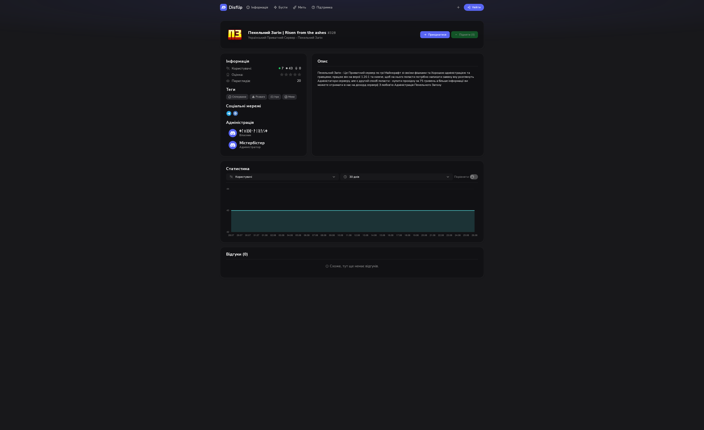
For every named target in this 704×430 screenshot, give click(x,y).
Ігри (276, 97)
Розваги (260, 97)
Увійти (476, 7)
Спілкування (239, 97)
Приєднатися (437, 35)
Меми (291, 97)
